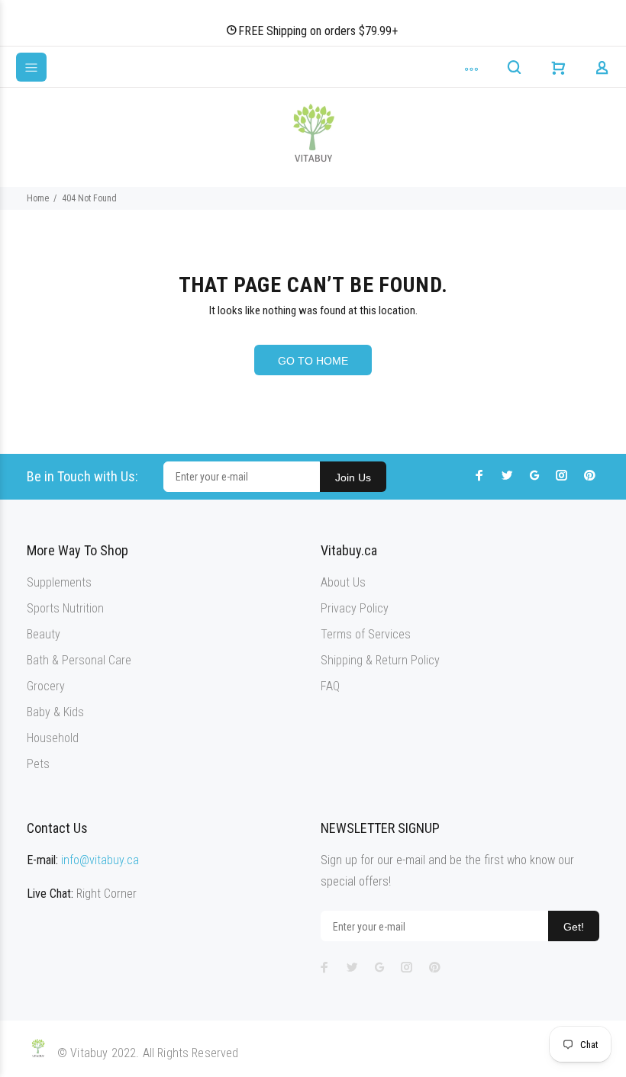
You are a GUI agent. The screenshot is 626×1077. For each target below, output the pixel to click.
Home (38, 198)
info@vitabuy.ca (100, 860)
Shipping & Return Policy (380, 660)
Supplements (59, 582)
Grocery (46, 686)
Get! (573, 927)
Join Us (353, 477)
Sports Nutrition (65, 608)
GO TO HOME (313, 361)
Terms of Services (366, 634)
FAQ (330, 686)
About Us (343, 582)
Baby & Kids (55, 712)
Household (53, 738)
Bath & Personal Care (79, 660)
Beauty (43, 634)
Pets (38, 764)
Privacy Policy (355, 608)
